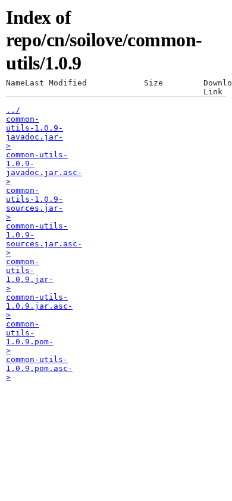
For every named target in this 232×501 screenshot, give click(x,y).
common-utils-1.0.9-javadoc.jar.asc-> (44, 168)
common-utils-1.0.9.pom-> (30, 337)
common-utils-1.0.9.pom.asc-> (39, 368)
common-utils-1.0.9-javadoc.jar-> (34, 132)
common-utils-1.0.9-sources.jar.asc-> (44, 239)
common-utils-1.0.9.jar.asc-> (39, 306)
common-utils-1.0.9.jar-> (30, 275)
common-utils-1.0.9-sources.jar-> (34, 203)
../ (13, 110)
